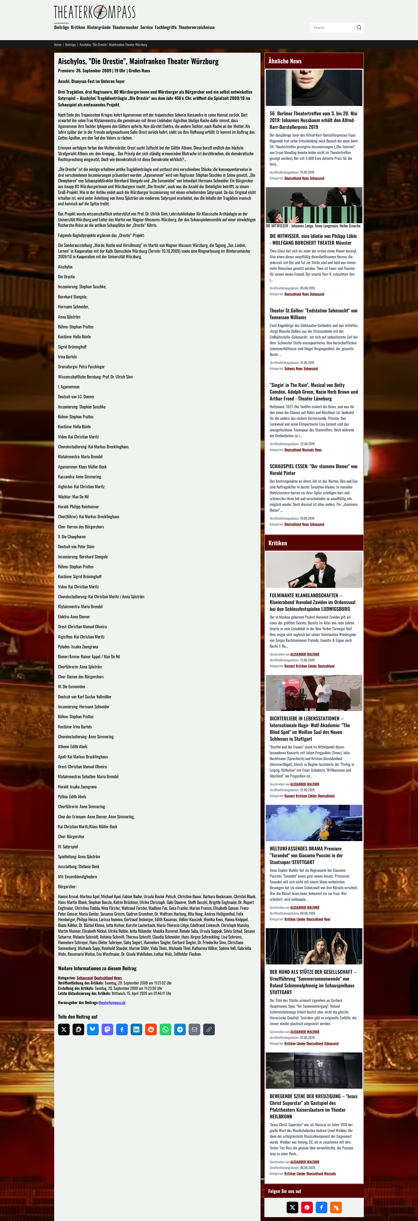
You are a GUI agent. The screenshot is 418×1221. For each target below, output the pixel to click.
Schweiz (289, 368)
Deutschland (103, 978)
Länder (312, 665)
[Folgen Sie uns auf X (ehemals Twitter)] (292, 1207)
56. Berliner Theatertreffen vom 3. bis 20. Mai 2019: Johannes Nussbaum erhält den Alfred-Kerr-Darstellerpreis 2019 (313, 120)
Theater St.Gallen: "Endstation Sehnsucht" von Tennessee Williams (314, 314)
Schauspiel (85, 978)
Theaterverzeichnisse (197, 27)
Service (146, 27)
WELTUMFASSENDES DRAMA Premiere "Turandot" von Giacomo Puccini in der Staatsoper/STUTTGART (306, 855)
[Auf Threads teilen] (78, 1029)
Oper (327, 918)
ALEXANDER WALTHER (304, 654)
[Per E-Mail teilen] (194, 1029)
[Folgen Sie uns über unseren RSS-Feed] (336, 1207)
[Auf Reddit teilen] (151, 1029)
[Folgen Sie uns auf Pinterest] (307, 1207)
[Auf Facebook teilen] (122, 1029)
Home (57, 44)
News (118, 978)
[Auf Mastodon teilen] (107, 1029)
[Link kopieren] (209, 1029)
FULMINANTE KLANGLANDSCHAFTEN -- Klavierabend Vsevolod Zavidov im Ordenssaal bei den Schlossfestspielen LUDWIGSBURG (312, 602)
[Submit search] (359, 27)
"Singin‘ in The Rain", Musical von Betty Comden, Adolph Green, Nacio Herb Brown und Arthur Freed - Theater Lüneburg (314, 391)
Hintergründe (99, 27)
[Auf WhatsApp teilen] (165, 1029)
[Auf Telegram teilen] (180, 1029)
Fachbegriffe (166, 27)
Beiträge (61, 27)
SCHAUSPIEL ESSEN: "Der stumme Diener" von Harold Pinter (314, 469)
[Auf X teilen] (64, 1029)
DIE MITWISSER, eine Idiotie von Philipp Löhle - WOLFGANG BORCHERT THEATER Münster (313, 239)
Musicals (308, 449)
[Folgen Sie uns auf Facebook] (321, 1207)
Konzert (289, 665)
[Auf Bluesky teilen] (93, 1029)
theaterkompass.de (112, 1002)
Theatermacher (125, 27)
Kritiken (78, 27)
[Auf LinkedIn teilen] (136, 1029)
